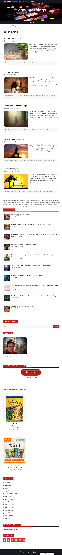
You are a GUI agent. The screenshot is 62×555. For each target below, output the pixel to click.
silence (50, 129)
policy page (26, 206)
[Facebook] (4, 540)
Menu (32, 22)
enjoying (19, 191)
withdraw (7, 97)
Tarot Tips (7, 518)
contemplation (28, 62)
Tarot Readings (9, 507)
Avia (15, 41)
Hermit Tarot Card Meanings (15, 106)
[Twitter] (8, 540)
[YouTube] (12, 540)
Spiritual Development (11, 493)
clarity (17, 160)
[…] (36, 52)
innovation (47, 160)
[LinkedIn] (23, 540)
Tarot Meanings (19, 62)
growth (35, 160)
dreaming (30, 160)
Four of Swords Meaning (14, 72)
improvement (41, 160)
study (12, 64)
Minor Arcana (10, 62)
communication (23, 160)
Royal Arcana (10, 160)
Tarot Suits (8, 513)
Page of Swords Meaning (14, 139)
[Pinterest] (16, 540)
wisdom (21, 131)
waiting (52, 191)
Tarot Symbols (10, 191)
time (48, 191)
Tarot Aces (8, 496)
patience (24, 191)
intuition (35, 62)
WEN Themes (35, 553)
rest (45, 95)
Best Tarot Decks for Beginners (21, 1)
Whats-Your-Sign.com (10, 529)
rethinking (7, 64)
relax (34, 191)
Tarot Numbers (9, 502)
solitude (48, 95)
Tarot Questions (9, 504)
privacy (45, 129)
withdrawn (21, 64)
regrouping (51, 62)
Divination (7, 482)
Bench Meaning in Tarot (13, 169)
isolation (40, 62)
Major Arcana (10, 129)
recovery (41, 95)
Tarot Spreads (9, 510)
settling (40, 191)
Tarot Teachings (31, 10)
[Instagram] (20, 540)
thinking (16, 64)
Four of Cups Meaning (13, 38)
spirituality (7, 131)
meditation (45, 62)
